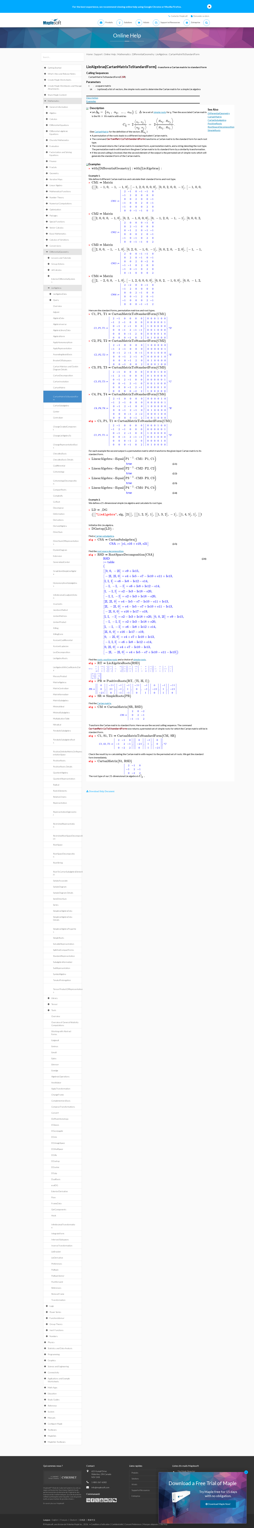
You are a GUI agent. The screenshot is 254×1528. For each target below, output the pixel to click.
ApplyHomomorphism (62, 342)
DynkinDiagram (60, 550)
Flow (53, 1197)
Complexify (58, 495)
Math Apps (52, 1387)
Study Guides (54, 1399)
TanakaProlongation (62, 980)
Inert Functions (56, 1330)
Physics (51, 1342)
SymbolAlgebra (59, 974)
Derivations (58, 520)
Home (89, 54)
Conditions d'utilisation (100, 1524)
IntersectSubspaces (60, 1239)
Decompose (58, 508)
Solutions (135, 1478)
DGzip (54, 1173)
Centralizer (58, 417)
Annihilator (56, 1082)
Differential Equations (59, 125)
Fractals (53, 167)
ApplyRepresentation (62, 348)
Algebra (53, 113)
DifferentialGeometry (59, 252)
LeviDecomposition (61, 652)
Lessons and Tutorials (61, 258)
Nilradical (57, 724)
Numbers (54, 1336)
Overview (57, 306)
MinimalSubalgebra (61, 712)
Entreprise (136, 1496)
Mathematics (53, 101)
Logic (52, 1306)
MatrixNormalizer (61, 694)
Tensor (54, 1004)
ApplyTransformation (60, 1088)
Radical (56, 784)
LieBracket (56, 1251)
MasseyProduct (60, 676)
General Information (59, 107)
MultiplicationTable (61, 718)
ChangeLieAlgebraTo (62, 435)
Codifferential (59, 465)
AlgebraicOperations (60, 1076)
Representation (60, 803)
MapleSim (52, 1436)
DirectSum (57, 532)
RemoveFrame (57, 1294)
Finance (53, 161)
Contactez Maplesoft (179, 16)
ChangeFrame (57, 1094)
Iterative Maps (56, 179)
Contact (90, 1465)
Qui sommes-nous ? (53, 1465)
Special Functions (57, 221)
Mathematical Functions (60, 191)
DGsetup (55, 1161)
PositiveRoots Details (62, 766)
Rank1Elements (60, 790)
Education (52, 1393)
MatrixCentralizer (61, 688)
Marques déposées (151, 1524)
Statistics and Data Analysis (60, 1348)
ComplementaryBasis (60, 1100)
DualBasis (55, 1179)
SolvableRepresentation (63, 944)
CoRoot (56, 501)
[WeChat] (115, 1500)
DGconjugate (57, 1131)
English (55, 1520)
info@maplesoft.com (100, 1487)
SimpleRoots (58, 938)
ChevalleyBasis (60, 453)
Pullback (55, 1269)
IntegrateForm (57, 1233)
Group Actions (57, 264)
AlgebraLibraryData (61, 330)
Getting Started (54, 67)
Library (54, 998)
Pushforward (57, 1282)
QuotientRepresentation (64, 778)
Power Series (55, 1312)
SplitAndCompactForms (63, 950)
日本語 (82, 1520)
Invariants (57, 604)
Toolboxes (52, 1430)
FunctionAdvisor (57, 1318)
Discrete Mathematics (59, 140)
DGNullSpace (57, 1149)
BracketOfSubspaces (62, 360)
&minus (54, 1046)
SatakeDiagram (59, 886)
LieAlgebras (56, 288)
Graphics (52, 1360)
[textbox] (119, 112)
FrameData (56, 1203)
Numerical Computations (61, 203)
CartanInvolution (61, 381)
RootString (58, 862)
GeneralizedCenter (61, 562)
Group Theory (56, 1324)
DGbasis (55, 1125)
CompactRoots (59, 489)
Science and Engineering (58, 1366)
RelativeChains (59, 797)
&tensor (55, 1064)
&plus (53, 1058)
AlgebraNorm (59, 336)
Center (56, 411)
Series (56, 905)
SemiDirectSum (60, 899)
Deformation (59, 514)
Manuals (51, 1417)
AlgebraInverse (60, 324)
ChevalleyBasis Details (63, 459)
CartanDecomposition (63, 375)
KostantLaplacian (60, 646)
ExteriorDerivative (59, 1191)
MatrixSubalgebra (60, 700)
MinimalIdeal (58, 706)
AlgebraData (58, 318)
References (56, 1288)
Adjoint (56, 312)
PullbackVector (57, 1276)
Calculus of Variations (59, 239)
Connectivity (53, 1372)
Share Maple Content (57, 95)
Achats (134, 1484)
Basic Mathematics (58, 233)
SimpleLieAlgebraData (62, 911)
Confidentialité (117, 1524)
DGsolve (55, 1167)
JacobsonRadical (60, 610)
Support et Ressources (141, 1490)
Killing (55, 628)
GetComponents (58, 1209)
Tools (53, 1010)
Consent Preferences (133, 1524)
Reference (52, 1405)
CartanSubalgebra (61, 405)
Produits (135, 1473)
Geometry (54, 173)
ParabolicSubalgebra (62, 730)
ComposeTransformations (63, 1106)
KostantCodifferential (62, 640)
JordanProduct (59, 622)
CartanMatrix (59, 387)
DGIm (54, 1137)
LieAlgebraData (60, 294)
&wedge (54, 1070)
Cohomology (58, 471)
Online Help (110, 54)
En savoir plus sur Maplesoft (53, 1503)
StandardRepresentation (64, 956)
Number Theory (57, 197)
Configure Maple (55, 1423)
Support (98, 54)
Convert (55, 1113)
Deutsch (73, 1520)
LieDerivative (57, 1257)
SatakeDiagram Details (63, 892)
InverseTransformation (61, 1245)
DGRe (54, 1155)
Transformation (58, 1300)
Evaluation (54, 146)
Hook (53, 1215)
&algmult (55, 1040)
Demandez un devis (201, 16)
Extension (57, 556)
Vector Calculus (56, 227)
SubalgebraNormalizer (62, 962)
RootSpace (57, 844)
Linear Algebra (56, 185)
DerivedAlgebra (60, 526)
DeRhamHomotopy (59, 1119)
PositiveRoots (59, 760)
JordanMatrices (60, 616)
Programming (54, 1354)
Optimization (55, 209)
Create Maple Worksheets (59, 80)
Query (56, 300)
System (51, 1411)
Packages (54, 215)
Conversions (55, 245)
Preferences (56, 1263)
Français (63, 1520)
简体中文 (91, 1520)
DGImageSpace (58, 1143)
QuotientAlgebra (60, 772)
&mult (54, 1052)
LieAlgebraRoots (60, 658)
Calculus (53, 119)
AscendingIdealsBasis (62, 354)
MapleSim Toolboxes (57, 1442)
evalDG (54, 1185)
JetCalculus (56, 270)
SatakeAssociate (60, 880)
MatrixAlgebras (59, 682)
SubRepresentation (61, 968)
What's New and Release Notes (62, 74)
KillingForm (58, 634)
